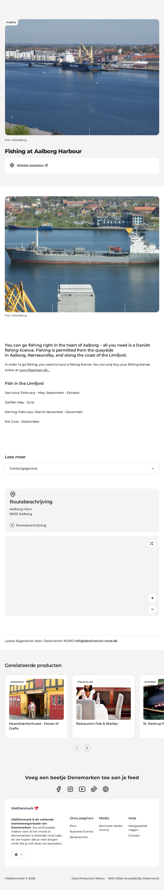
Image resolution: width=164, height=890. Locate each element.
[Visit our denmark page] (58, 789)
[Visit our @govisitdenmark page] (93, 789)
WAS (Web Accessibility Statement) (133, 878)
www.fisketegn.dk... (34, 370)
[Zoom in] (152, 598)
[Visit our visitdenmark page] (82, 789)
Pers (73, 826)
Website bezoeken (30, 165)
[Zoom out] (152, 609)
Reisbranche (79, 837)
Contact (134, 835)
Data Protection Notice (88, 878)
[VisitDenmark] (25, 808)
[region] (82, 576)
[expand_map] (151, 543)
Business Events (81, 831)
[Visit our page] (70, 789)
